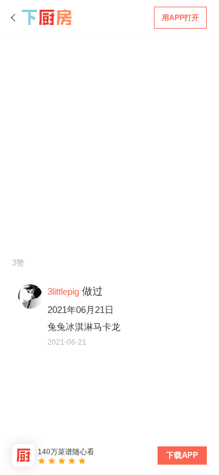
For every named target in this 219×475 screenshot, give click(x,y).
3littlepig (63, 291)
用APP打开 (180, 17)
